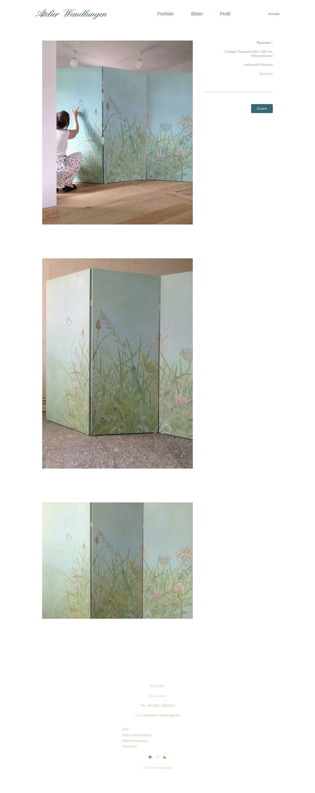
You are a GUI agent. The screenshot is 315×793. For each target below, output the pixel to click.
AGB (125, 729)
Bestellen (266, 74)
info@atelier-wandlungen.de (161, 715)
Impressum (129, 746)
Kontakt (273, 14)
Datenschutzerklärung (136, 735)
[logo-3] (75, 14)
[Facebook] (150, 757)
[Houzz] (165, 757)
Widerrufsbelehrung (135, 741)
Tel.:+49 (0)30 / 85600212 (157, 705)
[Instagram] (157, 757)
